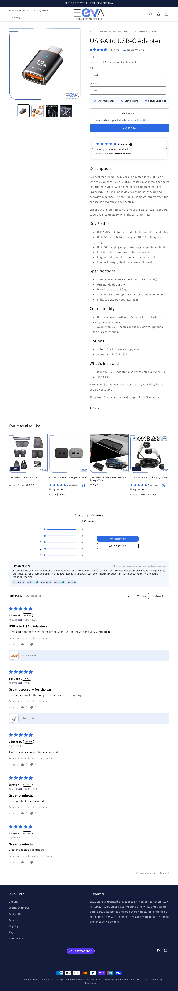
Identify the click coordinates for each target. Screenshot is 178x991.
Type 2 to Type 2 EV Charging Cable (148, 477)
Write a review (118, 538)
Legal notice (90, 983)
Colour (93, 68)
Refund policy (60, 979)
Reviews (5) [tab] (16, 595)
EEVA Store (28, 979)
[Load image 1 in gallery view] (23, 111)
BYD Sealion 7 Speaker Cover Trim (26, 477)
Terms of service (94, 979)
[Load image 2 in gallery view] (37, 111)
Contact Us (15, 914)
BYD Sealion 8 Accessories (113, 31)
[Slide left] (12, 111)
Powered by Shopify (42, 979)
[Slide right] (77, 111)
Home (92, 31)
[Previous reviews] (92, 148)
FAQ (11, 932)
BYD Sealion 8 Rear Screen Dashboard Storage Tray (109, 479)
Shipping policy (112, 979)
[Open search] (128, 596)
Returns (13, 920)
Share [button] (96, 408)
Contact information (131, 979)
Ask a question (117, 546)
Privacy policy (76, 979)
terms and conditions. (138, 120)
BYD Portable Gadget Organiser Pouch (68, 477)
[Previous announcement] (10, 3)
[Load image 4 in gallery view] (66, 111)
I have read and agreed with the (122, 120)
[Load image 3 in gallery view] (52, 111)
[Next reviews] (166, 148)
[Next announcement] (168, 3)
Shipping (109, 62)
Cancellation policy (153, 979)
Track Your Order (18, 938)
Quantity (94, 83)
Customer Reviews (19, 907)
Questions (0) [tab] (33, 595)
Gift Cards (14, 901)
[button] (18, 10)
